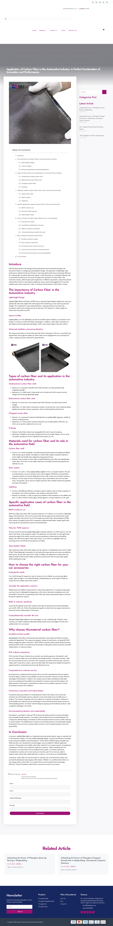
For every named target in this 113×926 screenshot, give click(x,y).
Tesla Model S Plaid (28, 215)
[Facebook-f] (82, 912)
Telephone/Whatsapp (15, 798)
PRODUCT (42, 30)
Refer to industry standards (31, 228)
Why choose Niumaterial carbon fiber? (30, 235)
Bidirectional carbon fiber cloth (32, 180)
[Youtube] (93, 912)
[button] (99, 30)
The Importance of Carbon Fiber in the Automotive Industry (37, 159)
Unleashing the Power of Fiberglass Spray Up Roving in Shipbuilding (27, 859)
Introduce (20, 155)
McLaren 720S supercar (29, 211)
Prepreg (24, 187)
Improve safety (26, 166)
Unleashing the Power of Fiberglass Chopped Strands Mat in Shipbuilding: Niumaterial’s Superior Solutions (92, 118)
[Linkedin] (85, 912)
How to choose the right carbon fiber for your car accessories (37, 218)
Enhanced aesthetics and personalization (35, 169)
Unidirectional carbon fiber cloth (32, 176)
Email (11, 791)
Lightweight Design (27, 162)
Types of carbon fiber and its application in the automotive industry (39, 173)
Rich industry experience (29, 242)
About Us (53, 30)
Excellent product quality (29, 239)
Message (12, 805)
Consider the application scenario (33, 225)
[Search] (104, 92)
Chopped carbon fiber (29, 183)
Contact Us (72, 30)
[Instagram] (87, 912)
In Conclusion (21, 256)
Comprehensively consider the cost (33, 232)
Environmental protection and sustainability (36, 253)
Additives (25, 201)
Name (11, 783)
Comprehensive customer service (32, 246)
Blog (63, 30)
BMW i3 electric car (27, 208)
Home (34, 30)
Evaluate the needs (27, 221)
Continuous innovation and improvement (35, 249)
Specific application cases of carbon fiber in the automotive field (38, 204)
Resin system (26, 197)
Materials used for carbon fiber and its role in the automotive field (39, 190)
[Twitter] (90, 912)
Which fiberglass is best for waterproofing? (91, 135)
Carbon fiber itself (27, 194)
